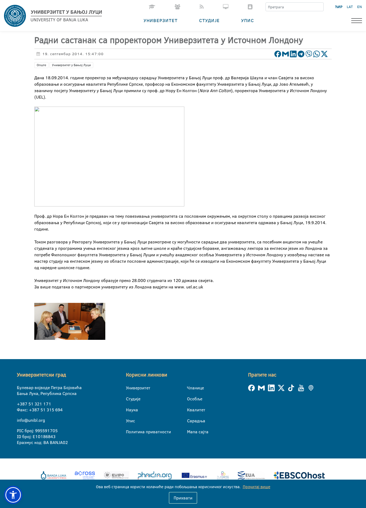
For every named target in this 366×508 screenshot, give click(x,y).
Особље (190, 399)
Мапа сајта (190, 432)
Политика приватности (129, 432)
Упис (247, 20)
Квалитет (190, 410)
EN (359, 6)
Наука (129, 410)
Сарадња (190, 421)
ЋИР (338, 6)
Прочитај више (256, 487)
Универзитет (161, 20)
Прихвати (183, 498)
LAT (350, 6)
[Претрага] (319, 7)
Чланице (190, 388)
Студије (209, 20)
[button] (13, 495)
